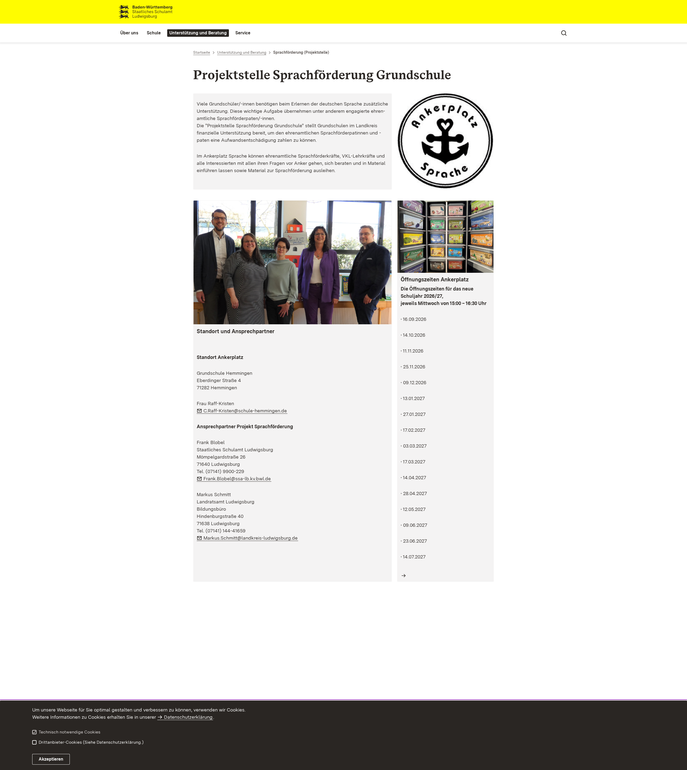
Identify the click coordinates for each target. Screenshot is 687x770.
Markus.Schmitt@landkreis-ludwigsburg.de (250, 538)
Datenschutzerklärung (188, 717)
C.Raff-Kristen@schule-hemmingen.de (245, 410)
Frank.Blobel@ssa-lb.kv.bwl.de (237, 478)
